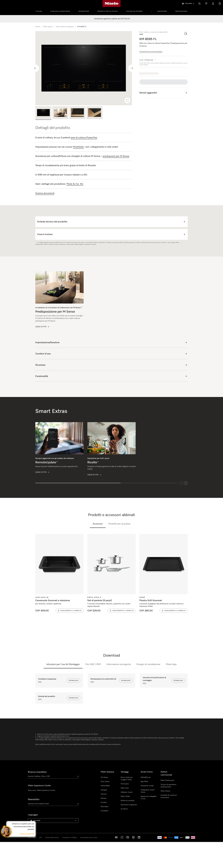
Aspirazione (84, 11)
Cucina (39, 11)
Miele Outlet (125, 796)
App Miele (144, 781)
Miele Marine (165, 791)
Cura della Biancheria (60, 11)
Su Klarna (124, 809)
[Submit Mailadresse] (78, 804)
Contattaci (104, 811)
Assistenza (162, 11)
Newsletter (33, 799)
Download (73, 680)
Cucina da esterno (134, 11)
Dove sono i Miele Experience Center (41, 790)
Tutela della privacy (18, 840)
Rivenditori (104, 806)
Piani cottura (47, 26)
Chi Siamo (104, 777)
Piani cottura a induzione (65, 26)
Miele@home (146, 777)
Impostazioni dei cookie (193, 829)
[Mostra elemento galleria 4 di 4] (94, 113)
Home (37, 26)
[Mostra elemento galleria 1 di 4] (43, 113)
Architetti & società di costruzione (169, 796)
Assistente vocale (147, 786)
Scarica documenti (44, 193)
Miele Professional (167, 780)
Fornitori (104, 802)
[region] (83, 68)
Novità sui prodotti (127, 800)
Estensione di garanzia (129, 805)
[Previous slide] (35, 68)
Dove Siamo (105, 781)
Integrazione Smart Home (147, 791)
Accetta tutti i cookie (148, 829)
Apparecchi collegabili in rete (148, 798)
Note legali (7, 840)
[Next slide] (132, 68)
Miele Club (125, 788)
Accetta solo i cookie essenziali (170, 829)
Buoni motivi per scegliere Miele (127, 779)
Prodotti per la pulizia (107, 11)
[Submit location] (78, 777)
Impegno (104, 790)
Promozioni (125, 784)
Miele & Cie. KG (74, 184)
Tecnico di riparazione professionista (168, 786)
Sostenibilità (105, 786)
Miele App (171, 664)
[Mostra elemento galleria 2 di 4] (60, 113)
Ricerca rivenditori (37, 772)
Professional (181, 11)
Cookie (27, 840)
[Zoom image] (127, 100)
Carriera (104, 794)
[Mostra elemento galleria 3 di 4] (77, 113)
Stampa (103, 798)
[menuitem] (40, 11)
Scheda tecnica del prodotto (150, 52)
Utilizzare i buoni (127, 792)
